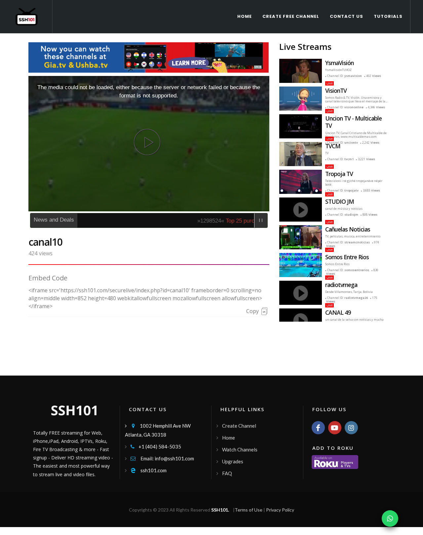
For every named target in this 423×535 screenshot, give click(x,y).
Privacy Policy (280, 510)
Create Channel (239, 426)
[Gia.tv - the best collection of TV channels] (148, 57)
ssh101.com (149, 470)
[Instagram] (351, 427)
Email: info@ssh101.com (162, 458)
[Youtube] (334, 427)
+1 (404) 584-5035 (156, 446)
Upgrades (232, 461)
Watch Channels (239, 449)
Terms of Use (248, 510)
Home (228, 438)
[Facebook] (318, 427)
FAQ (227, 473)
